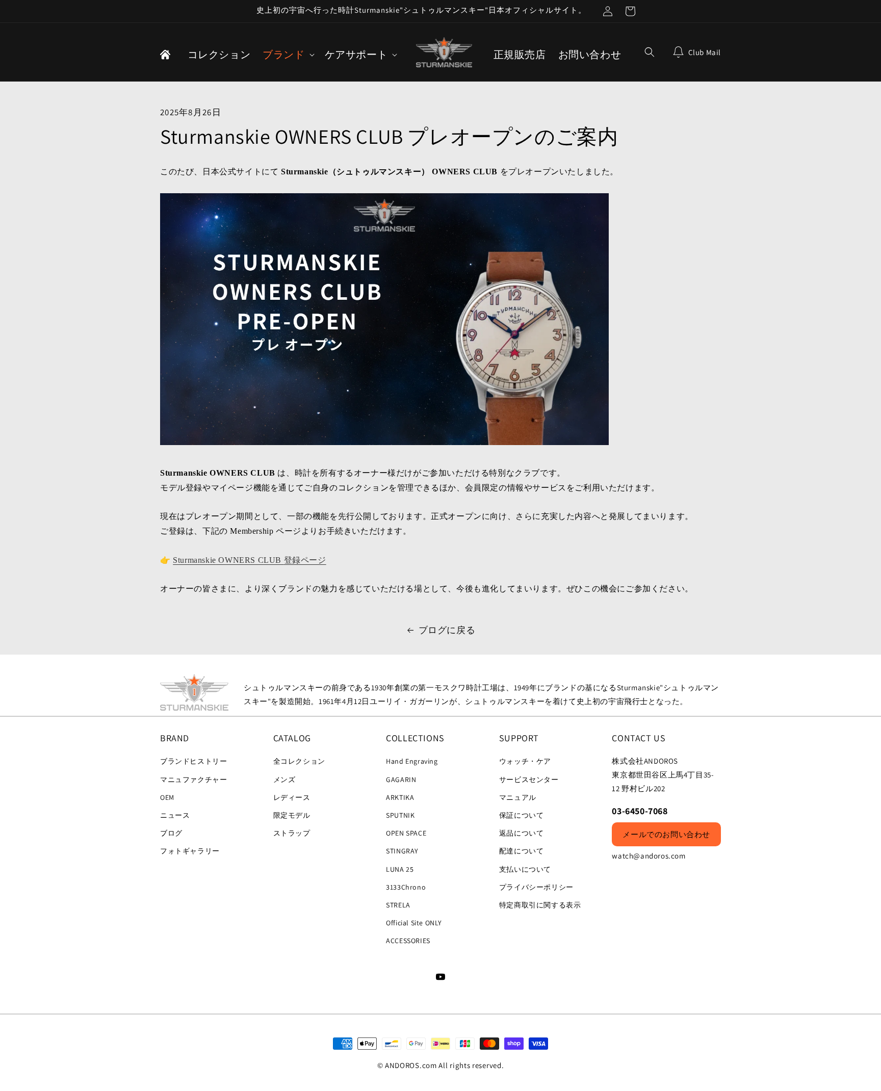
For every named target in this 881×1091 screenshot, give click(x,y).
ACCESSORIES (408, 940)
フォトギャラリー (190, 850)
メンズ (284, 779)
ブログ (171, 833)
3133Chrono (406, 887)
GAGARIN (401, 779)
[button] (287, 54)
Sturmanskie (194, 560)
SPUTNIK (400, 815)
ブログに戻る (447, 630)
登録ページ (305, 560)
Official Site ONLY (414, 922)
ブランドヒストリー (193, 761)
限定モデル (291, 815)
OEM (167, 797)
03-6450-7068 (639, 811)
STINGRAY (402, 850)
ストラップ (291, 833)
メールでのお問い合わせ (666, 834)
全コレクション (299, 761)
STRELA (398, 905)
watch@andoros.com (648, 856)
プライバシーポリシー (536, 887)
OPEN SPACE (406, 833)
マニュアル (517, 797)
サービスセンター (529, 779)
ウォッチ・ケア (525, 761)
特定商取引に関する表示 (540, 905)
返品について (521, 833)
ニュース (175, 815)
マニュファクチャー (193, 779)
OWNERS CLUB (250, 560)
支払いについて (525, 869)
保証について (521, 815)
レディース (291, 797)
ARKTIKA (400, 797)
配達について (521, 850)
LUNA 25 (399, 869)
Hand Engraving (411, 761)
